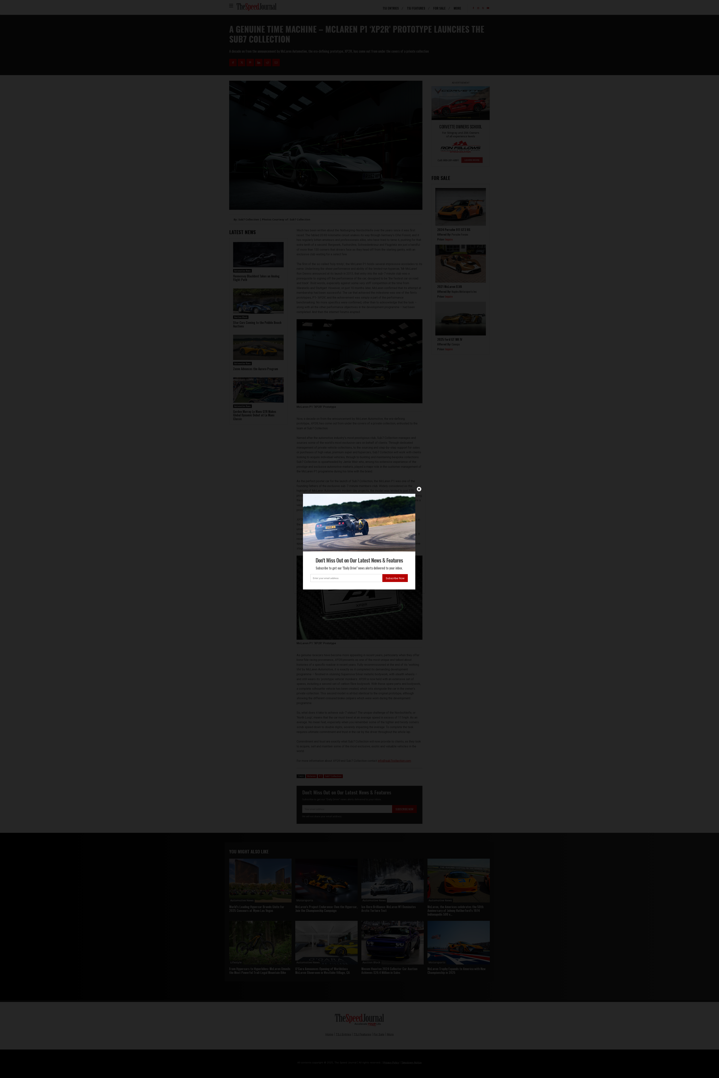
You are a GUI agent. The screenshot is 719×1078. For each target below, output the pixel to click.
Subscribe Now (395, 578)
